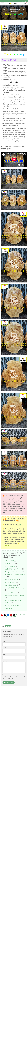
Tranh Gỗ (8, 626)
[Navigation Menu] (2, 4)
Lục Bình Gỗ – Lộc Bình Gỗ (13, 569)
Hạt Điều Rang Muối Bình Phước (10, 617)
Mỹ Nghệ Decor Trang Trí (12, 572)
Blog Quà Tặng (9, 560)
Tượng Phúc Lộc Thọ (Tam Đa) (14, 595)
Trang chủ (4, 9)
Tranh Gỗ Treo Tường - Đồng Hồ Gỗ (16, 9)
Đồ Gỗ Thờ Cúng (10, 566)
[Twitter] (14, 614)
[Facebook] (8, 614)
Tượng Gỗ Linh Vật (10, 585)
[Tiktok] (5, 614)
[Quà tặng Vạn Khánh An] (14, 4)
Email (4, 648)
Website (5, 654)
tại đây (19, 524)
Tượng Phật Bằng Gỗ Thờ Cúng (14, 588)
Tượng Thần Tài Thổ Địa (12, 605)
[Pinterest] (11, 614)
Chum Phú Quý (9, 563)
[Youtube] (2, 614)
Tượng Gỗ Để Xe (10, 582)
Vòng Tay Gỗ (8, 608)
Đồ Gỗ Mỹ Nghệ (20, 614)
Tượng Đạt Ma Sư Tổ (11, 579)
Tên (4, 641)
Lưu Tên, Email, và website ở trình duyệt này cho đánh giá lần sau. (14, 678)
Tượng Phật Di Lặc (10, 593)
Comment (6, 661)
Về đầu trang (1, 1043)
